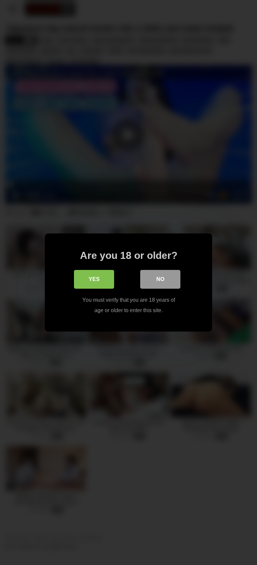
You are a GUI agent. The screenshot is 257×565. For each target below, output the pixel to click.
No (160, 279)
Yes (94, 279)
